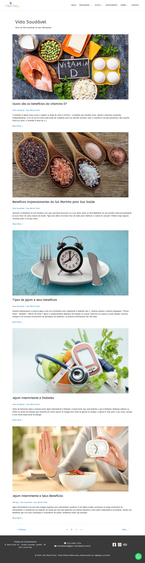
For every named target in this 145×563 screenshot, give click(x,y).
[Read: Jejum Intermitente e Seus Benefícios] (72, 459)
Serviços (15, 502)
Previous (21, 529)
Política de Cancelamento (25, 542)
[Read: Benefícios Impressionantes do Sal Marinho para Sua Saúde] (72, 164)
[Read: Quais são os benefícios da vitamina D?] (72, 66)
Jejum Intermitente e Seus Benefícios (37, 496)
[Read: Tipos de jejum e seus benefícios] (72, 262)
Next (125, 529)
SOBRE (123, 5)
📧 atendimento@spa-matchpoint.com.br (72, 546)
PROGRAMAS (84, 5)
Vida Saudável (18, 110)
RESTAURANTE (111, 5)
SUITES (97, 5)
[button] (138, 556)
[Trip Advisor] (125, 545)
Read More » (17, 126)
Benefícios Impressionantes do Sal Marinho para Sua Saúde (53, 202)
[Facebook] (114, 545)
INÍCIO (73, 5)
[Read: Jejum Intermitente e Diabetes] (72, 360)
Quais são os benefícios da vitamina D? (39, 104)
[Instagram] (120, 545)
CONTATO (135, 5)
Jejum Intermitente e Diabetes (33, 398)
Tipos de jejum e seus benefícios (34, 300)
